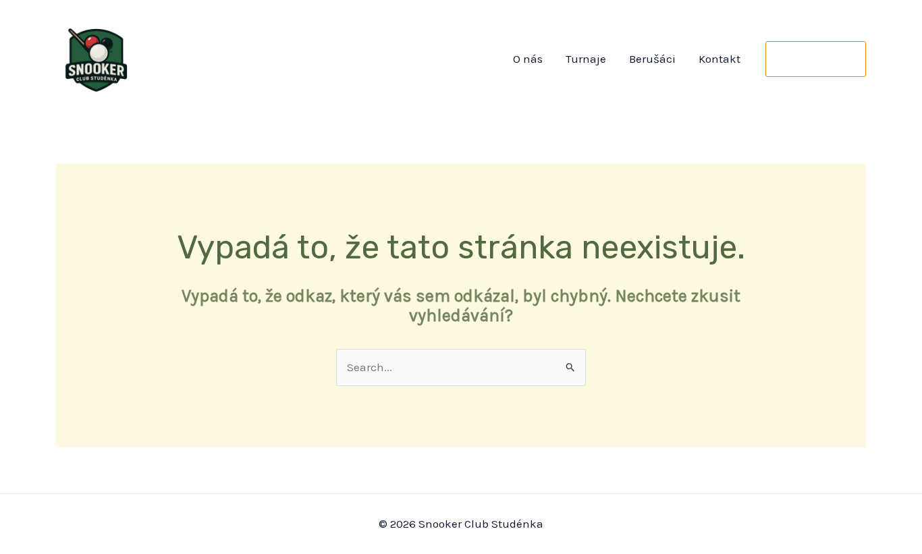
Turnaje (586, 58)
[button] (815, 59)
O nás (528, 58)
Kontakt (719, 58)
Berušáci (652, 58)
